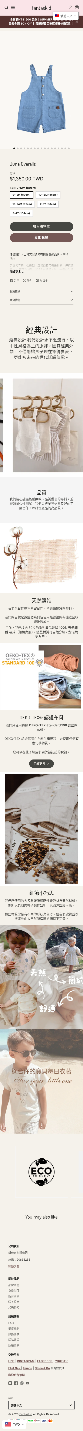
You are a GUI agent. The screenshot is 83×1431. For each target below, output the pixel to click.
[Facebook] (16, 1383)
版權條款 (13, 1345)
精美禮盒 (13, 1301)
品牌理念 (13, 1285)
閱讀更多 (15, 272)
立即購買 (41, 237)
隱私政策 (13, 1339)
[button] (14, 148)
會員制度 (13, 1290)
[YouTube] (28, 1383)
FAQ (11, 1323)
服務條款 (13, 1334)
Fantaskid (25, 1414)
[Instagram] (22, 1383)
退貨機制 (13, 1328)
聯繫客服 (13, 1266)
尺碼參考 (13, 1307)
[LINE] (10, 1383)
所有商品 (13, 1296)
